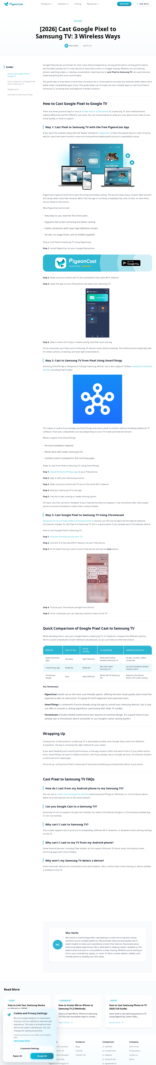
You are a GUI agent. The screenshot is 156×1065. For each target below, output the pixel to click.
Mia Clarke (73, 45)
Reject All (17, 1056)
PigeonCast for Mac (57, 1059)
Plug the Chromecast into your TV (66, 536)
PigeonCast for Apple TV (58, 1063)
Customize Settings (29, 1048)
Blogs (78, 1046)
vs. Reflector (107, 1055)
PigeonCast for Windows (59, 1055)
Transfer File (81, 1055)
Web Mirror (144, 4)
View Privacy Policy (22, 1041)
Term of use (134, 1046)
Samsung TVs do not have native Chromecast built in (68, 520)
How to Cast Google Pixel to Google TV (19, 75)
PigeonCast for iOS (56, 1051)
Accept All (42, 1056)
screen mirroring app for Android (72, 794)
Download (124, 4)
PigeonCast (104, 133)
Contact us (133, 1055)
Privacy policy (134, 1051)
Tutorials (79, 1051)
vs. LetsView (107, 1046)
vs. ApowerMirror (109, 1063)
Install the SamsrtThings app (64, 472)
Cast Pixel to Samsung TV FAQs (20, 94)
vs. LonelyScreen (109, 1051)
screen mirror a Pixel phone (95, 111)
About (131, 1059)
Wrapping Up (13, 89)
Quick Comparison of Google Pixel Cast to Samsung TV (21, 82)
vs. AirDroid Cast (109, 1059)
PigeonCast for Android (58, 1046)
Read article (63, 1022)
